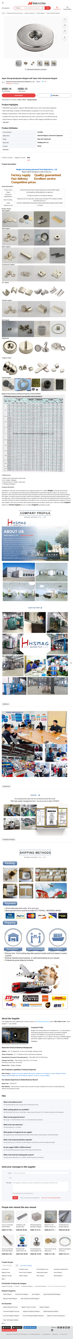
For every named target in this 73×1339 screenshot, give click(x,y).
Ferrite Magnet (45, 1073)
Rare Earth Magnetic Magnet (11, 1315)
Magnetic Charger (7, 1276)
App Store (6, 1327)
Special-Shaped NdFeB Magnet (51, 1294)
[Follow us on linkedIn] (52, 1330)
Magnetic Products (33, 1075)
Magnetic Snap (6, 1272)
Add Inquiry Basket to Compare (36, 69)
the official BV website (42, 1021)
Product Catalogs (27, 1265)
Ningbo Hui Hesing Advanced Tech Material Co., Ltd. (20, 81)
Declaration (55, 1334)
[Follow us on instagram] (64, 1327)
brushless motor (23, 1269)
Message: (9, 1183)
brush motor (5, 1269)
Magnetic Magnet (44, 1307)
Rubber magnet (23, 1276)
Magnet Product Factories (28, 1307)
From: (10, 1173)
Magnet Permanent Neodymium (56, 1315)
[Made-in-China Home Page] (36, 3)
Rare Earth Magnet (21, 1075)
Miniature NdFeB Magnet (10, 1298)
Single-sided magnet (42, 1272)
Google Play (17, 1327)
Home (3, 13)
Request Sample (32, 99)
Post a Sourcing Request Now (51, 1198)
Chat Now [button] (55, 95)
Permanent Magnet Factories (11, 1311)
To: (11, 1178)
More (3, 1323)
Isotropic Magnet (45, 1075)
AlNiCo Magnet (7, 1294)
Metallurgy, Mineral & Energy (15, 13)
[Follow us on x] (61, 1327)
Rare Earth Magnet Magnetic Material (33, 1315)
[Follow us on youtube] (66, 1327)
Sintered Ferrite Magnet (21, 1294)
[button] (3, 3)
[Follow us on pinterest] (69, 1327)
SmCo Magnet (36, 1294)
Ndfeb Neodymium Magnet (50, 1311)
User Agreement (46, 1334)
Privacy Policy (63, 1334)
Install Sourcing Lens (10, 1330)
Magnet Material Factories (10, 1307)
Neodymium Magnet (35, 1073)
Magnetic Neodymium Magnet (31, 1311)
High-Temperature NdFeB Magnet (30, 1298)
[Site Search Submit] (48, 8)
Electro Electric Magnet (25, 1272)
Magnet (14, 1073)
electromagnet (58, 1272)
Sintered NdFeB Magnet (53, 13)
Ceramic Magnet (55, 1073)
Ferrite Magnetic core (42, 1269)
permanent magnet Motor (61, 1269)
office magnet (40, 1276)
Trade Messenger (30, 1327)
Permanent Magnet (22, 1073)
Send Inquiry (19, 95)
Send (15, 1197)
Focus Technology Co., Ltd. (24, 1334)
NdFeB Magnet (40, 13)
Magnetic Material (30, 13)
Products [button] (18, 8)
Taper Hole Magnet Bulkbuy (10, 1320)
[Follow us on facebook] (58, 1327)
